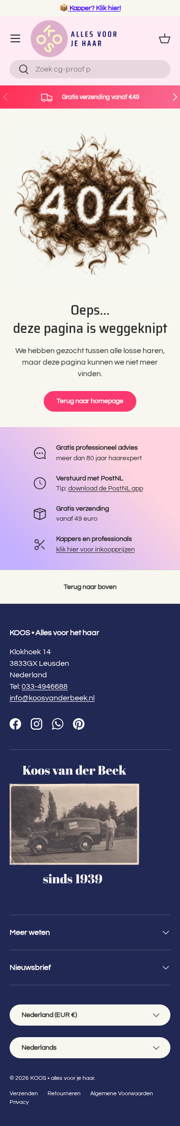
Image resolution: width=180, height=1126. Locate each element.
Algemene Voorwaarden (121, 1093)
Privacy (19, 1102)
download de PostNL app (105, 488)
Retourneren (64, 1093)
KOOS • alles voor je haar (62, 1078)
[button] (164, 38)
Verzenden (24, 1093)
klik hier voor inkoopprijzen (95, 549)
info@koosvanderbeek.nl (52, 698)
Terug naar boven (90, 586)
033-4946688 (45, 686)
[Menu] (15, 38)
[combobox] (90, 69)
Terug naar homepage (90, 400)
